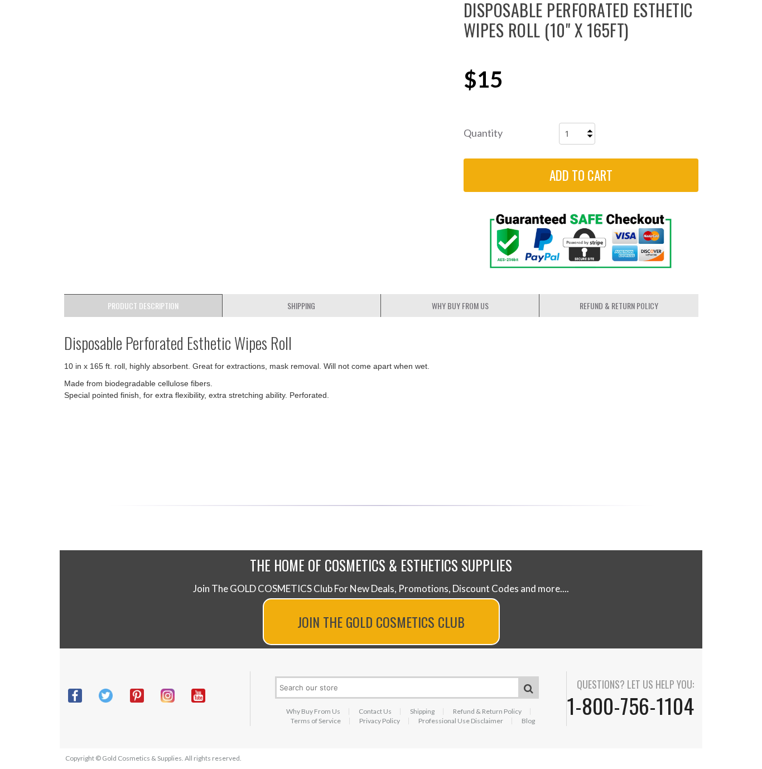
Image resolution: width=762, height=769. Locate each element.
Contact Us (375, 711)
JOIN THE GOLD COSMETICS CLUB (381, 622)
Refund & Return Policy (487, 711)
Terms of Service (316, 721)
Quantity (483, 133)
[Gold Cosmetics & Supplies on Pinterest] (145, 696)
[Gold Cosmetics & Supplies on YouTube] (206, 696)
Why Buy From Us (313, 711)
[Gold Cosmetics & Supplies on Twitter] (114, 696)
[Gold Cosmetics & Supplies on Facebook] (83, 696)
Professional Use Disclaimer (460, 721)
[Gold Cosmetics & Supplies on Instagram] (176, 696)
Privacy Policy (379, 721)
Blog (528, 721)
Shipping (422, 711)
